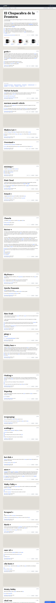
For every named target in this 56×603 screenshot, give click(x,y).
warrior (26, 108)
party (17, 517)
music (35, 53)
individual (8, 196)
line (20, 108)
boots (9, 565)
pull (8, 338)
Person (6, 489)
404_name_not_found (10, 282)
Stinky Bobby (5, 595)
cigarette (16, 471)
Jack (11, 529)
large (25, 459)
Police (5, 377)
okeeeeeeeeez (9, 558)
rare (8, 394)
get (12, 198)
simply (14, 462)
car (7, 336)
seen (24, 393)
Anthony (6, 248)
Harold (6, 254)
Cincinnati (34, 322)
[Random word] (48, 5)
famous (18, 565)
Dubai (16, 134)
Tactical (6, 108)
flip (22, 220)
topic (10, 144)
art (12, 515)
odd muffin (9, 493)
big (12, 23)
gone (23, 238)
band (18, 62)
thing (23, 421)
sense (25, 196)
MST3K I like (13, 35)
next (17, 419)
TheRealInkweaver (10, 422)
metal (11, 63)
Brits (29, 134)
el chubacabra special (31, 84)
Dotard (5, 199)
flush (18, 421)
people (12, 378)
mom (6, 222)
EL (9, 86)
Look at (6, 569)
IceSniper (8, 519)
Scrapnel (5, 519)
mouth (23, 476)
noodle (9, 462)
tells (10, 168)
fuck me (6, 476)
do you (10, 172)
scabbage (5, 438)
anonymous (8, 199)
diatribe (8, 570)
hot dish (5, 464)
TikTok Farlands (6, 97)
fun (8, 245)
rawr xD (5, 558)
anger (25, 315)
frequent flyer (20, 276)
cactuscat (7, 65)
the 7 (31, 146)
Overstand (5, 148)
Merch (37, 35)
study (33, 244)
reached (6, 96)
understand (7, 144)
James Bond (11, 338)
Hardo (5, 531)
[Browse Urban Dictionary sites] (6, 6)
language (13, 552)
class (21, 232)
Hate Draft (5, 328)
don (13, 280)
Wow (5, 529)
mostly (9, 168)
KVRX (11, 111)
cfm (9, 569)
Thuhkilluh (7, 531)
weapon (9, 220)
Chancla (5, 224)
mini (15, 105)
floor (29, 517)
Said (15, 94)
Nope (8, 354)
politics (12, 246)
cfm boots (5, 570)
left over (8, 515)
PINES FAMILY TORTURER (12, 97)
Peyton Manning (13, 325)
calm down (23, 198)
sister (19, 146)
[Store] (50, 6)
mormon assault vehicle (7, 111)
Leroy (5, 146)
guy (8, 238)
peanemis (12, 293)
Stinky (9, 593)
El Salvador (16, 86)
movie (17, 293)
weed (21, 384)
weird (13, 94)
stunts (14, 338)
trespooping (5, 422)
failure (22, 239)
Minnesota (5, 459)
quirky (20, 291)
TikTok (5, 92)
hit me (8, 222)
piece (16, 291)
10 (5, 355)
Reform (14, 132)
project (14, 515)
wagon (13, 105)
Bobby (11, 593)
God (13, 62)
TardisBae (8, 224)
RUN (25, 31)
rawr (20, 554)
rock (5, 58)
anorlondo (9, 595)
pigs (23, 384)
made (9, 517)
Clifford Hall (8, 464)
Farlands (12, 96)
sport (18, 319)
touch (24, 183)
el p (24, 86)
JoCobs (8, 438)
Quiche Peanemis (6, 295)
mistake (29, 132)
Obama (9, 253)
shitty (6, 336)
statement (13, 144)
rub (23, 591)
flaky (17, 430)
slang (12, 471)
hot (10, 462)
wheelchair (9, 489)
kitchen (35, 476)
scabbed (6, 430)
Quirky (5, 290)
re (6, 183)
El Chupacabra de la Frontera (7, 35)
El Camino (12, 86)
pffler (8, 328)
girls (25, 565)
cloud (9, 186)
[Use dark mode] (52, 6)
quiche (10, 293)
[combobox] (29, 6)
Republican (31, 24)
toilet (13, 419)
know (12, 172)
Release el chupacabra (17, 84)
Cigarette (5, 471)
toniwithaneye (9, 188)
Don (5, 432)
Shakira (21, 134)
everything (16, 168)
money (27, 185)
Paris (17, 279)
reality (28, 183)
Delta (5, 276)
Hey (5, 593)
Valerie (8, 487)
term (7, 105)
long (13, 196)
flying (19, 220)
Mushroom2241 (11, 295)
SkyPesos (5, 282)
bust (4, 379)
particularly (12, 430)
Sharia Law (9, 132)
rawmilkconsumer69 (9, 398)
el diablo (21, 86)
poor (35, 276)
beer (6, 347)
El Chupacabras (24, 84)
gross (22, 434)
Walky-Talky (5, 493)
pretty (13, 185)
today (16, 529)
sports (18, 315)
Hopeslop (5, 398)
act (5, 419)
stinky (15, 591)
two (18, 552)
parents (13, 26)
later (18, 554)
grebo (5, 65)
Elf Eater (9, 148)
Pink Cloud (5, 188)
